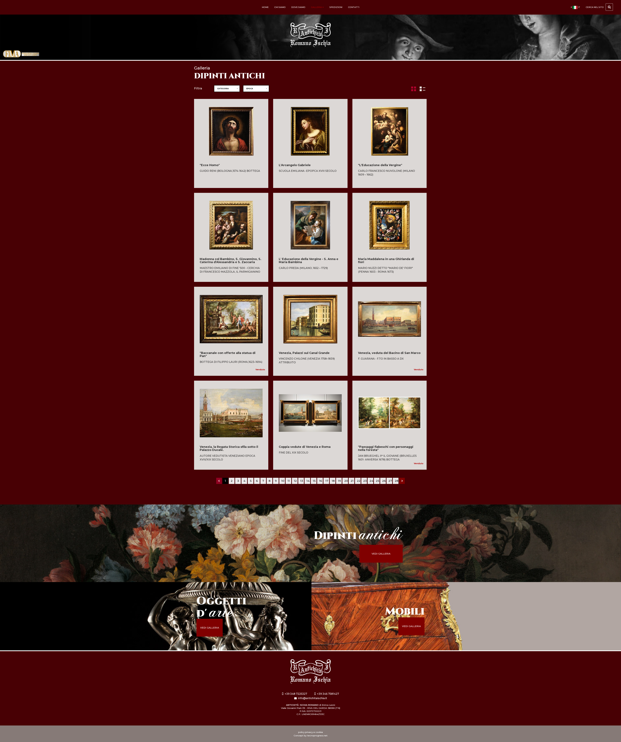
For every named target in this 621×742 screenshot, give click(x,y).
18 (333, 480)
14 (308, 480)
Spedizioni (335, 7)
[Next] (402, 481)
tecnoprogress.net (317, 735)
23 (365, 480)
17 (326, 480)
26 (384, 480)
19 (339, 480)
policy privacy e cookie (310, 732)
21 (352, 480)
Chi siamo (280, 7)
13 (301, 480)
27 (390, 480)
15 (314, 480)
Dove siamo (298, 7)
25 (377, 480)
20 (346, 480)
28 (396, 480)
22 (358, 480)
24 (371, 480)
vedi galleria (381, 553)
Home (265, 7)
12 (295, 480)
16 (320, 480)
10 (282, 480)
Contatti (353, 7)
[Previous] (219, 481)
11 (289, 480)
